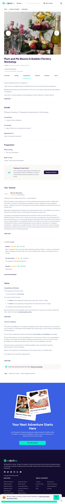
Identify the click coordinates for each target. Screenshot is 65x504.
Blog (37, 488)
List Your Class (39, 484)
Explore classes (32, 443)
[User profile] (61, 3)
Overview (7, 75)
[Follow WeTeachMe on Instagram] (14, 472)
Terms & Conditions (52, 484)
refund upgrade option (25, 312)
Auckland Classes (22, 481)
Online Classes (21, 484)
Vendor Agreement (52, 486)
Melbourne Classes (8, 481)
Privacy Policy (50, 481)
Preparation (26, 75)
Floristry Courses (14, 9)
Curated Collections (23, 488)
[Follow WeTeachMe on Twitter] (8, 472)
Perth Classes (7, 490)
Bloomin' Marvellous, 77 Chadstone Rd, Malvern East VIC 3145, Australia (27, 112)
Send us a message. (37, 367)
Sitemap (49, 488)
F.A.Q (37, 486)
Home (5, 9)
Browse (19, 3)
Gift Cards (20, 490)
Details (16, 75)
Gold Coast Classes (9, 493)
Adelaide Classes (8, 488)
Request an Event (51, 172)
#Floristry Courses (14, 373)
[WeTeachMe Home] (32, 460)
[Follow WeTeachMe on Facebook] (5, 472)
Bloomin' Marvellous (11, 69)
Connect (38, 481)
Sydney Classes (8, 484)
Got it (56, 497)
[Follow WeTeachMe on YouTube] (21, 472)
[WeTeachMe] (8, 3)
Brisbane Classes (8, 486)
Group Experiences (23, 486)
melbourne (25, 9)
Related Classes (22, 493)
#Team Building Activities (28, 373)
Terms (56, 75)
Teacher (37, 75)
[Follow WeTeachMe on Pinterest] (11, 472)
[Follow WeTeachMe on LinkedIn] (17, 472)
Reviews (47, 75)
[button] (8, 33)
